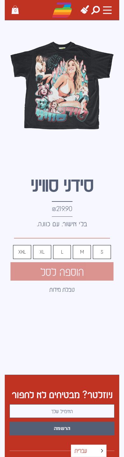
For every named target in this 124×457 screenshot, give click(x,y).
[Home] (62, 10)
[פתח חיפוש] (95, 10)
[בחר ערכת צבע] (84, 10)
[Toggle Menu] (107, 10)
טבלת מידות (62, 289)
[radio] (102, 252)
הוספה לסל (62, 271)
